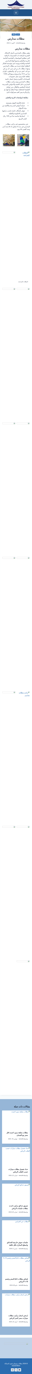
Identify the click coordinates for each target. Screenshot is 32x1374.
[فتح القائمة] (16, 12)
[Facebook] (19, 1369)
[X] (16, 1369)
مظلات (13, 34)
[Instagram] (12, 1369)
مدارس (18, 34)
